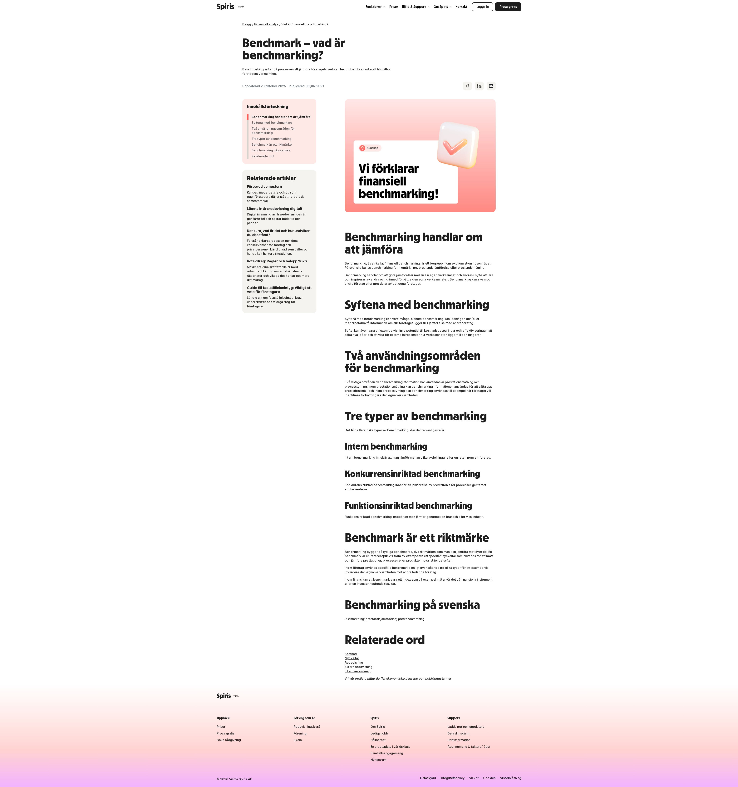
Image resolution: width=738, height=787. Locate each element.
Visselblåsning (510, 778)
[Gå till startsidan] (230, 7)
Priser (393, 6)
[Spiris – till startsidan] (369, 696)
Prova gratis (508, 6)
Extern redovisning (358, 667)
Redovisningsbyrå (307, 727)
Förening (300, 733)
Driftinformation (459, 740)
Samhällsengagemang (387, 753)
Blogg (246, 24)
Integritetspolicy (452, 778)
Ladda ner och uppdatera (466, 727)
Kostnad (351, 654)
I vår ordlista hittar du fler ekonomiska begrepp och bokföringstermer (398, 678)
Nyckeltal (352, 658)
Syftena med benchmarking (272, 122)
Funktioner (374, 6)
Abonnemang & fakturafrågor (469, 747)
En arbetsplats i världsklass (390, 747)
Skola (298, 740)
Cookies (489, 778)
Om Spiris (441, 6)
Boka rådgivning (229, 740)
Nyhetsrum (378, 760)
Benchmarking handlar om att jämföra (281, 117)
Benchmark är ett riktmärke (272, 144)
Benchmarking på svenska (271, 150)
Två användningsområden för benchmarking (273, 131)
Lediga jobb (379, 733)
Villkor (474, 778)
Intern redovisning (358, 671)
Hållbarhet (378, 740)
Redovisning (354, 662)
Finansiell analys (266, 24)
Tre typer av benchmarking (272, 139)
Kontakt (461, 6)
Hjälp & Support (414, 6)
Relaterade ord (263, 156)
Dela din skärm (458, 733)
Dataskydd (428, 778)
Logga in (482, 6)
